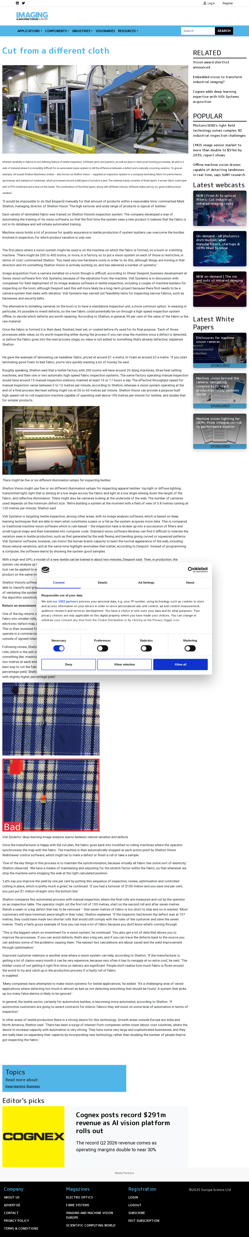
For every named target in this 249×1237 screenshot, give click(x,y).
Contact (11, 1213)
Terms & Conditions (21, 1228)
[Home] (32, 13)
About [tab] (190, 582)
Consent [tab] (59, 582)
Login (133, 1197)
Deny (68, 664)
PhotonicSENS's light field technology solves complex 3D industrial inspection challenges (219, 130)
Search (224, 31)
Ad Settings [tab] (146, 582)
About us (11, 1197)
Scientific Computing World (90, 1225)
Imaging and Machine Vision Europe (89, 1215)
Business (33, 1086)
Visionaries (105, 31)
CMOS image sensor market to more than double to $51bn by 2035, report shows (217, 150)
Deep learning (15, 1086)
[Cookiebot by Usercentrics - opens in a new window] (191, 570)
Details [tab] (102, 582)
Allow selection (124, 664)
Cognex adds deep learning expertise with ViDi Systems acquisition (216, 96)
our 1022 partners (65, 601)
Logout (134, 1205)
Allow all (180, 664)
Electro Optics (79, 1197)
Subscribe (136, 1213)
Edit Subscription (143, 1221)
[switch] (102, 648)
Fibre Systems (77, 1205)
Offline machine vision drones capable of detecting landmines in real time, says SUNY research (219, 169)
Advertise (12, 1205)
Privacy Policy (16, 1221)
